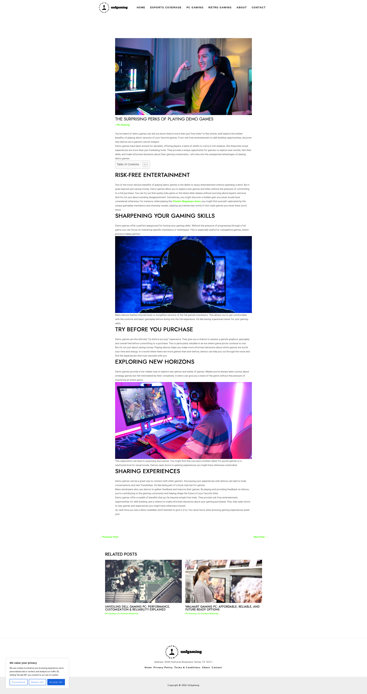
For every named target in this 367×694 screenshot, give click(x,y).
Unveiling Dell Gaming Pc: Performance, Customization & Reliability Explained (137, 608)
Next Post (261, 537)
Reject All (37, 682)
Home (141, 7)
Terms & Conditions (187, 667)
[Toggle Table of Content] (143, 164)
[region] (37, 673)
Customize (18, 682)
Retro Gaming (220, 7)
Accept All (56, 682)
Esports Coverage (166, 7)
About (242, 7)
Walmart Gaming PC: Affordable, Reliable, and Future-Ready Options (222, 608)
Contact (259, 7)
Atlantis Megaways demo (186, 201)
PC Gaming (195, 7)
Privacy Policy (163, 667)
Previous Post (108, 537)
